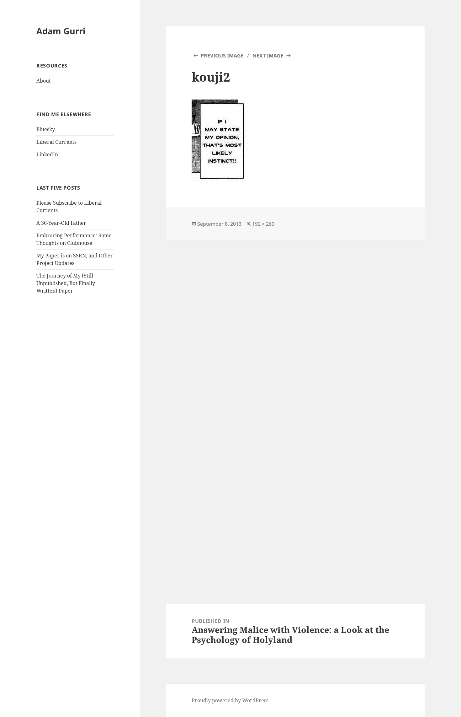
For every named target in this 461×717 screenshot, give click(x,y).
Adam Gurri (60, 31)
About (43, 80)
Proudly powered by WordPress (230, 700)
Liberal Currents (56, 141)
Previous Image (222, 55)
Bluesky (45, 129)
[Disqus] (295, 318)
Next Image (267, 55)
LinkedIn (47, 154)
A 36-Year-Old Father (61, 222)
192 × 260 (263, 223)
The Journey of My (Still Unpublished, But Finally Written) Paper (65, 283)
